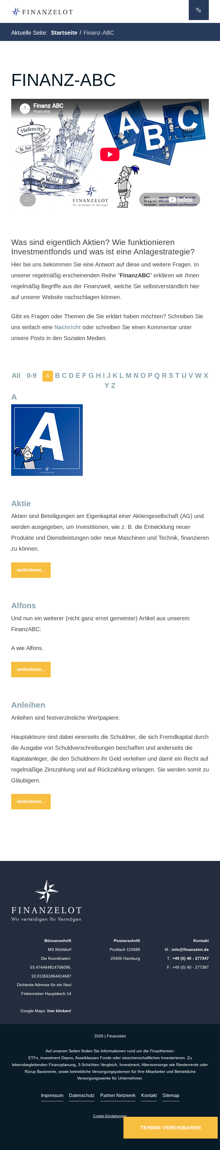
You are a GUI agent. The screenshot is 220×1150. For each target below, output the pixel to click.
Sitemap (170, 1095)
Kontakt (149, 1095)
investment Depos (56, 1057)
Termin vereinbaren (170, 1128)
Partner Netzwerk (117, 1095)
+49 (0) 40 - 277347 (190, 958)
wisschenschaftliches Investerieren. (154, 1057)
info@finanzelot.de (190, 949)
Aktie (21, 503)
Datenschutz (82, 1095)
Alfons (23, 605)
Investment (129, 1064)
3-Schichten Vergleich (97, 1064)
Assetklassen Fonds (93, 1057)
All (16, 376)
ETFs (33, 1057)
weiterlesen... (31, 570)
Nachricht (67, 327)
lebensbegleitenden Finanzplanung (44, 1064)
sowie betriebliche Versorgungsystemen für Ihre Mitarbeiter (111, 1071)
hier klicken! (59, 1010)
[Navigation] (199, 10)
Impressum (52, 1095)
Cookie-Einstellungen (110, 1116)
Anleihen (28, 704)
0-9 (31, 376)
